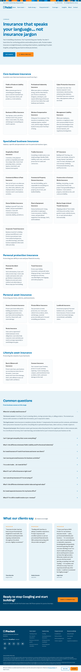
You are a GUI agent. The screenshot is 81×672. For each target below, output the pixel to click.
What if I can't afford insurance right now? (17, 471)
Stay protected (43, 7)
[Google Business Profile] (5, 648)
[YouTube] (22, 643)
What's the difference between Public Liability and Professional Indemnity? (28, 445)
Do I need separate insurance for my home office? (19, 491)
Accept (74, 668)
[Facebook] (9, 643)
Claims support (58, 641)
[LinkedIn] (5, 643)
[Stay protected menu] (50, 7)
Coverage (55, 7)
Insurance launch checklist (34, 645)
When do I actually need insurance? (14, 412)
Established (58, 633)
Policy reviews (58, 636)
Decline (65, 668)
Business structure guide (34, 641)
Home (14, 7)
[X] (18, 643)
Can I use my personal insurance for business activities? (21, 458)
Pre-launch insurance (32, 637)
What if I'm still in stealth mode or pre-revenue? (19, 498)
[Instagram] (14, 643)
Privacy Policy (52, 667)
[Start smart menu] (26, 7)
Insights (64, 7)
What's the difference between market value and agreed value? (24, 484)
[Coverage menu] (59, 7)
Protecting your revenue (46, 645)
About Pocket (70, 633)
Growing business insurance (46, 637)
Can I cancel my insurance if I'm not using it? (18, 478)
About (70, 7)
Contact (75, 7)
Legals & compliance (72, 641)
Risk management (59, 638)
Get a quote (9, 54)
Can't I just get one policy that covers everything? (19, 438)
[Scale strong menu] (37, 7)
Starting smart (33, 633)
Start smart (20, 7)
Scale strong (32, 7)
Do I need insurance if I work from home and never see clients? (23, 451)
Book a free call (26, 54)
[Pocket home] (7, 7)
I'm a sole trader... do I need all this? (15, 465)
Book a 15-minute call (67, 599)
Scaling (44, 633)
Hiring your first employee (46, 641)
